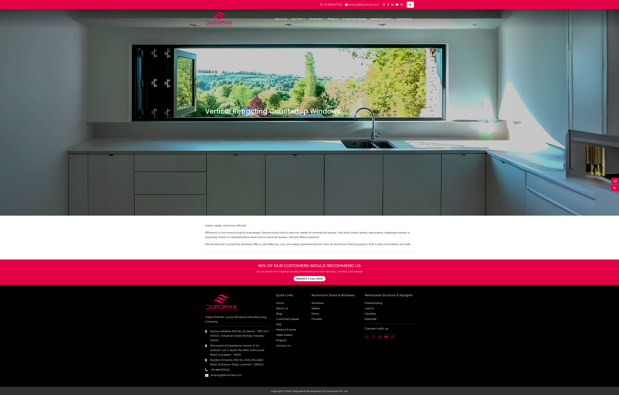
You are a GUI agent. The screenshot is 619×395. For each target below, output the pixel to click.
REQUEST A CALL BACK (309, 278)
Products (315, 18)
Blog (279, 313)
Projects (333, 18)
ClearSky (370, 313)
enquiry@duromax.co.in (363, 4)
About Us (281, 18)
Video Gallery (284, 334)
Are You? (297, 18)
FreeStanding (373, 303)
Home (280, 303)
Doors (315, 313)
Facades (316, 319)
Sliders (315, 308)
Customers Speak (354, 18)
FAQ (278, 324)
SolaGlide (371, 319)
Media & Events (381, 18)
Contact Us (404, 18)
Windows (317, 303)
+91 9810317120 (332, 4)
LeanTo (369, 308)
